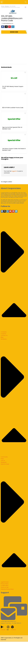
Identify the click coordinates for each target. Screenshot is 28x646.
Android (3, 630)
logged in (14, 171)
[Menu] (2, 2)
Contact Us (4, 335)
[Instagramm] (7, 211)
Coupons (3, 333)
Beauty (7, 6)
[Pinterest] (13, 211)
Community (4, 457)
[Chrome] (12, 627)
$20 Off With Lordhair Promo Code (12, 107)
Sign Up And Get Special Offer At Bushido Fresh (12, 128)
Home (2, 6)
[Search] (25, 2)
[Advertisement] (14, 49)
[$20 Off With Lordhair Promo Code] (14, 99)
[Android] (2, 627)
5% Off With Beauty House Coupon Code (12, 87)
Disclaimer (4, 339)
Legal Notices (5, 582)
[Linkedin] (16, 211)
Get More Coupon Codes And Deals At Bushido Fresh (14, 149)
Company (4, 332)
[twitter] (4, 211)
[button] (14, 274)
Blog (2, 337)
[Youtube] (10, 211)
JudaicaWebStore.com (8, 23)
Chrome (13, 630)
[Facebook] (2, 211)
